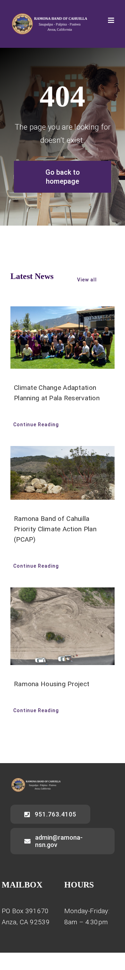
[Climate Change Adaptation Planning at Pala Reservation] (62, 337)
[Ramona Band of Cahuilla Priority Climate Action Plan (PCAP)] (62, 473)
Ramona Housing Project (51, 684)
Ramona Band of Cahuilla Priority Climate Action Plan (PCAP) (55, 529)
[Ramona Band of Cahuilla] (49, 16)
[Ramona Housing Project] (62, 626)
